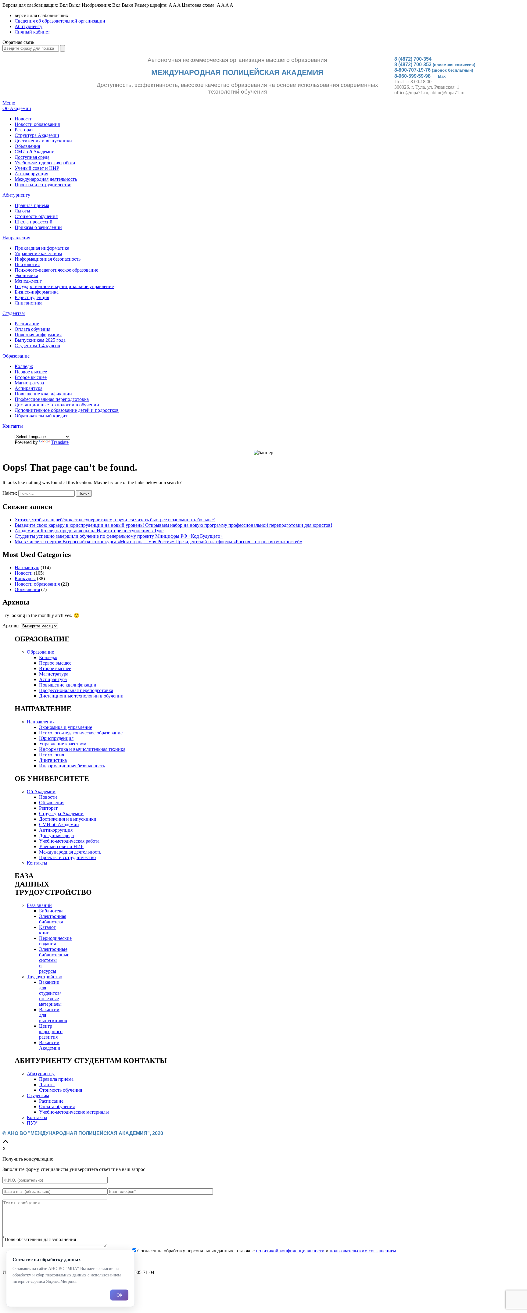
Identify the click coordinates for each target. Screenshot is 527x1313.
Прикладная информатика (42, 248)
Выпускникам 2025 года (40, 340)
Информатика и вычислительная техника (82, 749)
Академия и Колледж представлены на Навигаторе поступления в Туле (89, 530)
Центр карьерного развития (51, 1031)
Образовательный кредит (41, 415)
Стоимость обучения (36, 216)
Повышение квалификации (43, 393)
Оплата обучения (32, 329)
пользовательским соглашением (363, 1250)
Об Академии (16, 108)
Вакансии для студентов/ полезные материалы (50, 993)
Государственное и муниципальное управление (64, 286)
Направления (16, 237)
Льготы (22, 210)
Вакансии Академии (49, 1045)
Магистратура (29, 382)
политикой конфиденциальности (290, 1250)
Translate (60, 442)
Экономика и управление (65, 727)
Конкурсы (25, 578)
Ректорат (24, 129)
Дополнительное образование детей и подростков (67, 410)
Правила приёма (32, 205)
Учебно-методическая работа (45, 162)
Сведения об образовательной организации (60, 20)
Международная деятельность (46, 179)
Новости (24, 118)
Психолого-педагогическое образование (56, 270)
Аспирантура (28, 388)
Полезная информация (38, 334)
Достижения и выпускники (43, 140)
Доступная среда (32, 157)
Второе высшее (31, 377)
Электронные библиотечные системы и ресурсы (54, 960)
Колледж (24, 366)
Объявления (27, 146)
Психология (27, 264)
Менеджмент (28, 281)
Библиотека (51, 910)
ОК (119, 1295)
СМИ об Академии (35, 151)
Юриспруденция (32, 297)
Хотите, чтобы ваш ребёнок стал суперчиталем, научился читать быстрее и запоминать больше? (115, 519)
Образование (16, 356)
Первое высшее (31, 371)
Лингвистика (28, 302)
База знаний (39, 905)
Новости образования (37, 124)
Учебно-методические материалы (74, 1112)
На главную (27, 567)
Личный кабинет (32, 31)
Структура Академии (37, 135)
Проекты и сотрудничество (43, 184)
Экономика (26, 275)
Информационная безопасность (48, 259)
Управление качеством (38, 253)
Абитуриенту (28, 26)
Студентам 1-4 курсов (37, 345)
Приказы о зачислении (38, 227)
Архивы (11, 625)
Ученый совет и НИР (37, 168)
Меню (8, 102)
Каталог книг (47, 930)
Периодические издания (55, 941)
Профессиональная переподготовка (52, 399)
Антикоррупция (31, 173)
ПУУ (32, 1123)
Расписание (27, 323)
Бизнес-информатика (37, 291)
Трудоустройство (44, 976)
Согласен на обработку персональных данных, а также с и (266, 1250)
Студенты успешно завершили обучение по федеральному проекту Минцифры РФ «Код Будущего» (119, 536)
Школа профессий (33, 221)
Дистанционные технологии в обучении (57, 404)
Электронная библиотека (52, 919)
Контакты (12, 426)
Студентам (13, 313)
